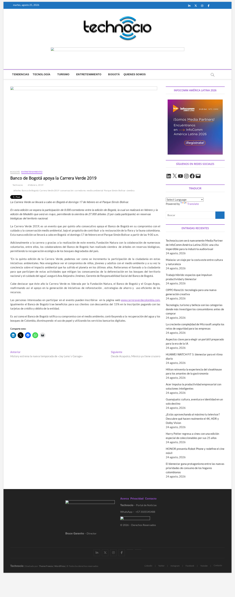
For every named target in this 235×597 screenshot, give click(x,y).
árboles (17, 190)
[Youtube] (130, 549)
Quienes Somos (135, 74)
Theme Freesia (46, 566)
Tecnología (41, 74)
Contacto (151, 498)
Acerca (124, 498)
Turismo (63, 74)
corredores (80, 190)
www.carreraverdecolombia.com (140, 300)
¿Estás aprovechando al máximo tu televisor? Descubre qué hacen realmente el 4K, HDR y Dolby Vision (193, 418)
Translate (193, 203)
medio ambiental (95, 190)
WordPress (59, 566)
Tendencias (20, 74)
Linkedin (148, 566)
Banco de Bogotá (30, 190)
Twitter (161, 566)
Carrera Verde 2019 (49, 190)
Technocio (17, 185)
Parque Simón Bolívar (115, 190)
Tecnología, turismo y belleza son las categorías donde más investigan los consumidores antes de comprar (195, 309)
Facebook (190, 566)
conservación (67, 190)
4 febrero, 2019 (35, 185)
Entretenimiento (88, 74)
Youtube (204, 566)
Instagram (175, 566)
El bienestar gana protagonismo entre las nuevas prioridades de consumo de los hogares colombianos (195, 468)
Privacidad (137, 498)
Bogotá (114, 74)
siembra (130, 190)
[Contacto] (138, 549)
